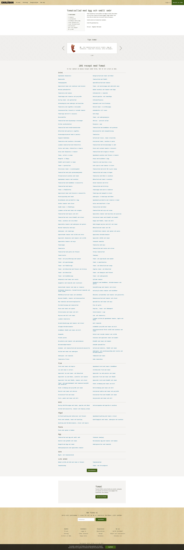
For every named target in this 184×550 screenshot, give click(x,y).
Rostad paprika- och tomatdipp (102, 96)
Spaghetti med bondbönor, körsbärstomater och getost (107, 283)
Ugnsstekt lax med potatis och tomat (104, 373)
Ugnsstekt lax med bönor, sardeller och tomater (73, 376)
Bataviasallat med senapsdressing (103, 131)
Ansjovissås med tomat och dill (102, 398)
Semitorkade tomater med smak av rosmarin (71, 287)
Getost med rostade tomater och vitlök (105, 334)
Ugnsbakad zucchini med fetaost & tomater (106, 155)
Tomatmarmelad (97, 462)
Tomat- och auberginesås (100, 276)
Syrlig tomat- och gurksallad (67, 100)
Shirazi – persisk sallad (100, 120)
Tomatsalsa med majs (99, 245)
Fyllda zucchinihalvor (65, 124)
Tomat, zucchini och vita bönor (68, 220)
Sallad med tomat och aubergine (68, 351)
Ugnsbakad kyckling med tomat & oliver (105, 416)
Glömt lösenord (83, 533)
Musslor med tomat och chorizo (67, 391)
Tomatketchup (62, 465)
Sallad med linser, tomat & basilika (104, 138)
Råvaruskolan (101, 531)
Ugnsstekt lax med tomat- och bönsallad (70, 373)
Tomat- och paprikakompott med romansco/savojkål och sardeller (73, 384)
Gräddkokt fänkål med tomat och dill (69, 330)
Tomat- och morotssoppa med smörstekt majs (106, 86)
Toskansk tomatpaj (98, 437)
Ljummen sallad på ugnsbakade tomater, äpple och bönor (108, 319)
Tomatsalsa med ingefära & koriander (69, 107)
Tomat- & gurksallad (64, 165)
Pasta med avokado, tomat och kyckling (70, 419)
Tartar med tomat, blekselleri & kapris (70, 148)
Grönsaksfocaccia (98, 100)
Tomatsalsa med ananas (65, 93)
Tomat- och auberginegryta (101, 117)
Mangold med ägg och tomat (66, 444)
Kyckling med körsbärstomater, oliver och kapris (73, 423)
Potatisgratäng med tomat (66, 196)
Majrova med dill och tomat (66, 315)
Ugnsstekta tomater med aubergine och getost (72, 224)
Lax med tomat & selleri (65, 370)
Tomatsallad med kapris (65, 186)
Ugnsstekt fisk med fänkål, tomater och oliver (72, 380)
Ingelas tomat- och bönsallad (102, 269)
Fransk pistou (62, 337)
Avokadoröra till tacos (100, 110)
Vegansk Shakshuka (63, 138)
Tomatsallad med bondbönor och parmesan (105, 127)
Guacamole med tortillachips (101, 103)
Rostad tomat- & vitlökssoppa (102, 107)
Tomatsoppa (61, 245)
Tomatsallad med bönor (99, 207)
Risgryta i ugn (97, 124)
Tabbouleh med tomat (99, 355)
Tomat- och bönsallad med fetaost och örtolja (72, 269)
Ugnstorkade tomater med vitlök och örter (71, 234)
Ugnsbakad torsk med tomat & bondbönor (105, 366)
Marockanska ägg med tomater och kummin (105, 441)
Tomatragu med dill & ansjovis (67, 113)
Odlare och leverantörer (117, 533)
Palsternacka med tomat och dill (68, 312)
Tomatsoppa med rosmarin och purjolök (70, 96)
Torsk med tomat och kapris (66, 366)
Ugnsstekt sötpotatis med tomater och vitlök (72, 238)
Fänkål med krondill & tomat (67, 162)
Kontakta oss (118, 536)
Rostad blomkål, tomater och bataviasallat (71, 298)
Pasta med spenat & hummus (66, 430)
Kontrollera (101, 519)
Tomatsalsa (96, 134)
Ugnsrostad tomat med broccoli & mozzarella (71, 193)
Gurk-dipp (96, 113)
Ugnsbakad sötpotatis (64, 76)
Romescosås (61, 79)
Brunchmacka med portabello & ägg (68, 200)
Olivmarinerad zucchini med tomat (68, 176)
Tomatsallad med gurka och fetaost (69, 252)
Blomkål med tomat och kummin (102, 341)
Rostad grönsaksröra (64, 89)
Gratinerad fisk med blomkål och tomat (105, 394)
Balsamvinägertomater (64, 344)
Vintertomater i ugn (99, 312)
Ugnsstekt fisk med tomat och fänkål (104, 376)
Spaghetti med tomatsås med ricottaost (70, 283)
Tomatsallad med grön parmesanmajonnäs (70, 172)
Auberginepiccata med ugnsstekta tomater (70, 447)
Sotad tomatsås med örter (100, 183)
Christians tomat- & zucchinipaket (69, 169)
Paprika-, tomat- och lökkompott (103, 308)
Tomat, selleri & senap (65, 155)
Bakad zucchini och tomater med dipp (104, 89)
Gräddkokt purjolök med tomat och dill (105, 326)
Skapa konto (83, 536)
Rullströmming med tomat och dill (103, 388)
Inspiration (34, 2)
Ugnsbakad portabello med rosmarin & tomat (106, 200)
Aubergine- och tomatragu (66, 231)
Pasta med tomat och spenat (66, 308)
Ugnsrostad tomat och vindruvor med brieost (71, 86)
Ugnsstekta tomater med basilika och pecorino (107, 214)
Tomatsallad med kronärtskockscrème (69, 127)
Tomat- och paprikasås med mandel (103, 258)
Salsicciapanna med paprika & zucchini (105, 405)
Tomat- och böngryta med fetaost (103, 272)
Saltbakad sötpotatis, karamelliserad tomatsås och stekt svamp (74, 291)
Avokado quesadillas (99, 344)
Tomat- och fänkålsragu (65, 265)
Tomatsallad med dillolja (100, 186)
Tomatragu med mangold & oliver (102, 193)
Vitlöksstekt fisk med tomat (101, 370)
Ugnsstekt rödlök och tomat (101, 238)
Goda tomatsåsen (98, 359)
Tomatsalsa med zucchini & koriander (69, 141)
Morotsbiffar (62, 117)
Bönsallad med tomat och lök (101, 227)
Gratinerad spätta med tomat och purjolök (106, 391)
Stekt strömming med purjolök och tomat (70, 388)
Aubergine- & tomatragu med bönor (103, 196)
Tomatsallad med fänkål (100, 79)
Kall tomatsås (97, 323)
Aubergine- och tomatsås (65, 355)
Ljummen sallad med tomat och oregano (70, 210)
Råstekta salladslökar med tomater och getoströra (108, 294)
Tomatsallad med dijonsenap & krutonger (70, 120)
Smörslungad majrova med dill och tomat (105, 224)
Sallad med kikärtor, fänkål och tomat (105, 348)
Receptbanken (92, 470)
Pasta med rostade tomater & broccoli (104, 148)
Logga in (168, 2)
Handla (66, 529)
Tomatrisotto (62, 255)
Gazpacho (60, 334)
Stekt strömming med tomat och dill (104, 383)
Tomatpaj (95, 255)
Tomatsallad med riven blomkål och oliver (71, 217)
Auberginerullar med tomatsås (102, 444)
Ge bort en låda (66, 536)
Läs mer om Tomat (101, 496)
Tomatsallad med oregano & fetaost (103, 151)
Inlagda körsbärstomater (65, 326)
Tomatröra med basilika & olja (102, 162)
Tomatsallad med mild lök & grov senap (105, 169)
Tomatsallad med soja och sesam (102, 210)
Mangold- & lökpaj (63, 158)
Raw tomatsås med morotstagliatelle (69, 301)
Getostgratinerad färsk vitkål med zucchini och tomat (108, 330)
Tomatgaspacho (62, 82)
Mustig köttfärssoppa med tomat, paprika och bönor (74, 405)
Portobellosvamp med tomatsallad (68, 305)
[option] (92, 48)
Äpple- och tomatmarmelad (66, 455)
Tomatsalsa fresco (63, 359)
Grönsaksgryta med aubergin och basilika (70, 103)
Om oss (42, 2)
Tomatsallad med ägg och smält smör (69, 437)
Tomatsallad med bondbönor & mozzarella (70, 183)
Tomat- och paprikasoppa (65, 262)
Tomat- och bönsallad (64, 272)
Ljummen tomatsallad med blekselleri (69, 145)
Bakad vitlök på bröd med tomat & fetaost (71, 462)
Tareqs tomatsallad (99, 252)
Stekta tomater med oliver (66, 203)
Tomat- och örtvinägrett (100, 465)
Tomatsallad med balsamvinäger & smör (104, 145)
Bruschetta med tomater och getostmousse (70, 341)
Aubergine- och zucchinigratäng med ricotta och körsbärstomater (108, 352)
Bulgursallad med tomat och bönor (103, 76)
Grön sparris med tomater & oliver (103, 165)
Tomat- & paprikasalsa (99, 262)
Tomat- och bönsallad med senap (102, 265)
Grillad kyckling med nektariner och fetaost (72, 416)
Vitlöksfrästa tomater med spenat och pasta (106, 231)
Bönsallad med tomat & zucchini (102, 179)
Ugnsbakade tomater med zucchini (68, 179)
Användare (83, 529)
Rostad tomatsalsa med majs (66, 227)
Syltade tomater (98, 279)
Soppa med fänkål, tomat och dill (103, 220)
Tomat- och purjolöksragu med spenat (69, 258)
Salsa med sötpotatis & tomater (68, 151)
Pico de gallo (97, 305)
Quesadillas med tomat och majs (102, 301)
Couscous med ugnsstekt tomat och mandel (105, 337)
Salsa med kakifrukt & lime (101, 203)
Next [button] (120, 48)
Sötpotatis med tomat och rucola (68, 279)
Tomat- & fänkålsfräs (64, 189)
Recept (101, 533)
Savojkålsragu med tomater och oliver (104, 287)
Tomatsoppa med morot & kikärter (103, 189)
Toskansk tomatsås (98, 241)
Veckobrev (100, 536)
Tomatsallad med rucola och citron (103, 248)
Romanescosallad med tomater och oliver (105, 298)
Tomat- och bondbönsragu (65, 276)
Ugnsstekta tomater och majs (67, 241)
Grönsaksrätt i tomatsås (100, 93)
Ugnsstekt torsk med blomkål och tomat (105, 380)
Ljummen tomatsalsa (64, 319)
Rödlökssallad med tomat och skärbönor (70, 294)
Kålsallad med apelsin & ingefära (68, 131)
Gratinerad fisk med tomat (66, 394)
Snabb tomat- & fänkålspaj (66, 207)
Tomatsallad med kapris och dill (68, 214)
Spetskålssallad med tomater (101, 82)
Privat (18, 2)
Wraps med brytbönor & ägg (101, 158)
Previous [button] (63, 48)
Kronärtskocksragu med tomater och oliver (71, 323)
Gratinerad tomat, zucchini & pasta (104, 141)
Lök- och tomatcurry (99, 315)
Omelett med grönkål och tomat (67, 441)
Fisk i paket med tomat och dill (68, 398)
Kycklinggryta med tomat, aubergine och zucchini (108, 419)
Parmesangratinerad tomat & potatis (69, 134)
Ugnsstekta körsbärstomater (101, 234)
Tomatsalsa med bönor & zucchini (103, 176)
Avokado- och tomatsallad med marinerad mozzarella (74, 348)
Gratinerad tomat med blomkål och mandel (105, 217)
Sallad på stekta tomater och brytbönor (105, 290)
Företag (25, 2)
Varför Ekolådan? (118, 531)
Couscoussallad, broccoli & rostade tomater (71, 110)
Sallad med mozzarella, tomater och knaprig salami (74, 409)
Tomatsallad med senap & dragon (102, 172)
